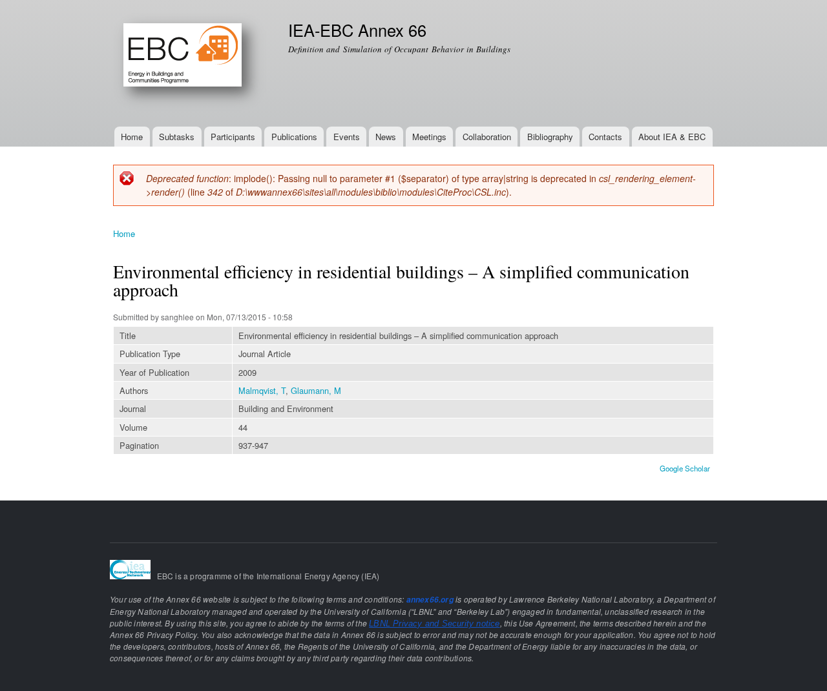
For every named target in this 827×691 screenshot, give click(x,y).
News (385, 136)
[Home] (190, 63)
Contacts (605, 136)
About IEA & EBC (672, 136)
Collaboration (487, 136)
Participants (233, 136)
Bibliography (550, 136)
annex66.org (430, 599)
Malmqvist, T (262, 390)
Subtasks (176, 136)
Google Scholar (685, 468)
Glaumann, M (316, 390)
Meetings (429, 136)
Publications (294, 136)
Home (132, 136)
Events (346, 136)
